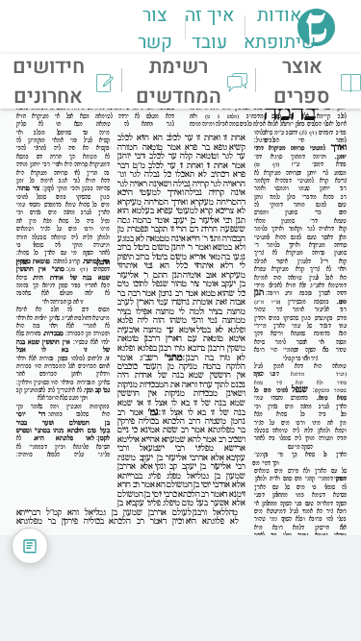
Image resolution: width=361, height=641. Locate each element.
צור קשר (155, 29)
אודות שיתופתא (280, 29)
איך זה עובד (209, 29)
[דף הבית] (316, 40)
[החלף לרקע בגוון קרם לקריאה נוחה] (30, 546)
